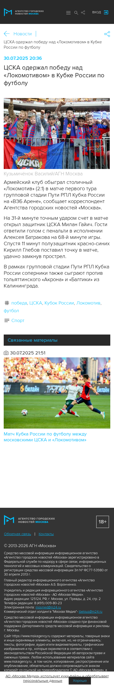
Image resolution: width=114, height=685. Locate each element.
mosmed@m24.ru (48, 607)
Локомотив (88, 303)
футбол (11, 311)
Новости (23, 34)
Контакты (46, 534)
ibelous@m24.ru (90, 612)
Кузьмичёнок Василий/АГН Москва (43, 174)
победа (19, 303)
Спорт (17, 320)
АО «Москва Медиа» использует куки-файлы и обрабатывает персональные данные (57, 678)
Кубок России (59, 303)
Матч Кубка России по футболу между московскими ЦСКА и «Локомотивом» (45, 437)
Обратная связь (17, 534)
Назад (9, 33)
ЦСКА (35, 303)
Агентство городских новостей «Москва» (24, 12)
